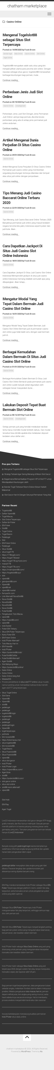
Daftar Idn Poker (8, 522)
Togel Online (8, 58)
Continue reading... (11, 80)
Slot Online (40, 54)
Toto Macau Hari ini (10, 644)
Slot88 (4, 528)
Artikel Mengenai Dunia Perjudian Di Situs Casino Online (22, 145)
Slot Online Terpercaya (11, 519)
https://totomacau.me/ (11, 740)
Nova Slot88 (7, 599)
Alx (41, 1051)
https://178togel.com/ (11, 555)
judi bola (5, 734)
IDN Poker (6, 525)
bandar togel (8, 54)
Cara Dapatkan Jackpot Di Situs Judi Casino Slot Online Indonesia (22, 251)
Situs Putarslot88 (9, 752)
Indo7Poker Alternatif (10, 641)
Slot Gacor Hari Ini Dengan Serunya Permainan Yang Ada (27, 495)
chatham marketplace (27, 5)
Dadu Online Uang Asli (11, 676)
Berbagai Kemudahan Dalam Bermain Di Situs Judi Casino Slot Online (24, 357)
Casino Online (29, 54)
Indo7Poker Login (9, 766)
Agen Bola (6, 772)
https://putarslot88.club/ (12, 652)
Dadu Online (7, 670)
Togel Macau (7, 516)
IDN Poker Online (9, 543)
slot (3, 576)
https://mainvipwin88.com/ (13, 570)
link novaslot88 (8, 737)
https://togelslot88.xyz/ (11, 573)
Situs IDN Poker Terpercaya (13, 632)
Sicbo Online (7, 673)
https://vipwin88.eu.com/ (12, 769)
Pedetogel (6, 537)
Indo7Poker (7, 649)
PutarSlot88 (7, 611)
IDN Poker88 (7, 646)
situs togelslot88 (9, 743)
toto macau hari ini (33, 991)
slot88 (4, 704)
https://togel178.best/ (11, 558)
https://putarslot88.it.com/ (13, 778)
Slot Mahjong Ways (10, 664)
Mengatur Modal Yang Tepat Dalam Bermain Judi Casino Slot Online (23, 304)
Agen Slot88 (7, 661)
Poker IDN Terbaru (9, 629)
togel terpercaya (8, 731)
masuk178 (6, 564)
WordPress (26, 1051)
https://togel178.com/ (11, 567)
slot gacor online (9, 781)
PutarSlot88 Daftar (9, 655)
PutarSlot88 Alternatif (11, 658)
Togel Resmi (7, 534)
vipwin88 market (8, 590)
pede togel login (24, 846)
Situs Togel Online (9, 693)
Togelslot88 (7, 511)
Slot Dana (6, 696)
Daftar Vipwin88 (8, 514)
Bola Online (18, 54)
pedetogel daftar (8, 865)
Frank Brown (30, 50)
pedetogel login (8, 725)
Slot (3, 540)
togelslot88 (6, 716)
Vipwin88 (6, 584)
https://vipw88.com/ (10, 620)
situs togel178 (8, 552)
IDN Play (5, 804)
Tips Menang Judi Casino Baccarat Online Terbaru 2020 (22, 198)
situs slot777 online (29, 682)
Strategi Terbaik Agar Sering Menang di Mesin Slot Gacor (27, 474)
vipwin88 (5, 579)
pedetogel (6, 707)
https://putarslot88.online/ (13, 667)
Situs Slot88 (7, 549)
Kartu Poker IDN (8, 635)
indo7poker (6, 626)
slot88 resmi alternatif (11, 787)
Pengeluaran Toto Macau (12, 614)
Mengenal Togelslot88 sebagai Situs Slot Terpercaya (20, 40)
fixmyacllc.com (8, 593)
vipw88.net (6, 587)
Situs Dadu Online (30, 947)
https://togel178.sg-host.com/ (14, 561)
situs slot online (8, 784)
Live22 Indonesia (16, 832)
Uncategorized (20, 106)
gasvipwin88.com (9, 581)
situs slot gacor (8, 761)
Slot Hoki (5, 800)
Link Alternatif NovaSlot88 (12, 596)
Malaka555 (6, 679)
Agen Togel (6, 809)
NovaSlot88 (7, 602)
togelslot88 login (9, 713)
